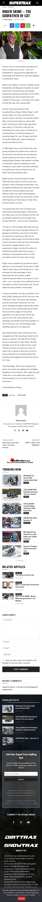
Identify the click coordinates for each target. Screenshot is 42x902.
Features (11, 7)
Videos (26, 483)
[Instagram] (21, 822)
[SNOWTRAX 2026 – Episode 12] (11, 522)
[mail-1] (23, 430)
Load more (20, 560)
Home (4, 7)
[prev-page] (3, 607)
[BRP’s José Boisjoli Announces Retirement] (8, 585)
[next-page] (7, 607)
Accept (21, 898)
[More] (33, 25)
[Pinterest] (22, 25)
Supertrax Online (8, 687)
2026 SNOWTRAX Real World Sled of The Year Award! (30, 492)
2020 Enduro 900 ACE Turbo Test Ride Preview (10, 445)
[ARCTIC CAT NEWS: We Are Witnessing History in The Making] (8, 596)
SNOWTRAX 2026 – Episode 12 (27, 738)
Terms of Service (27, 803)
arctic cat (12, 395)
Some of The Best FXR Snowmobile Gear (30, 548)
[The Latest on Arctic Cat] (8, 575)
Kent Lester (8, 19)
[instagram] (19, 430)
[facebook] (15, 430)
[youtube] (27, 430)
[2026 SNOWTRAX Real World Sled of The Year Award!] (11, 494)
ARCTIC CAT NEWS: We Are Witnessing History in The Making (25, 598)
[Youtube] (28, 822)
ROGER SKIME (21, 395)
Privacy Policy (14, 803)
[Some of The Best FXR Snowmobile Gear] (11, 550)
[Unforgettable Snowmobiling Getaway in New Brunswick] (11, 508)
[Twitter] (17, 25)
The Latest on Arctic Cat (24, 575)
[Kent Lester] (21, 410)
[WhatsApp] (28, 25)
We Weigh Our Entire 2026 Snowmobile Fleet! (30, 478)
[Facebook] (12, 25)
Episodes (27, 523)
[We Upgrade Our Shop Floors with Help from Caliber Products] (11, 536)
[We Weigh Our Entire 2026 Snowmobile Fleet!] (11, 480)
